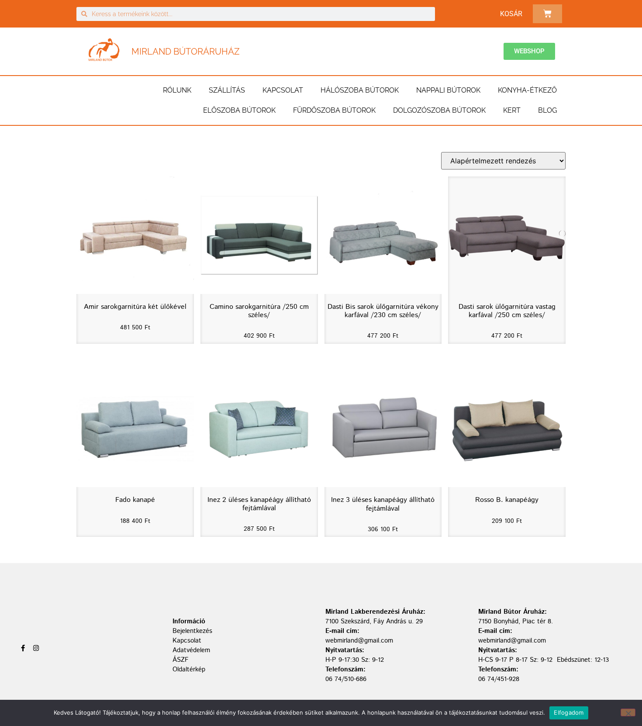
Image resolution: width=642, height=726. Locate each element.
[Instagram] (36, 648)
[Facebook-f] (23, 648)
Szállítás (227, 90)
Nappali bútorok (448, 90)
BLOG (547, 110)
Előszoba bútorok (239, 110)
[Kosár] (547, 13)
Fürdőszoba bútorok (334, 110)
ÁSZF (181, 659)
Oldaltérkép (189, 669)
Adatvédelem (191, 650)
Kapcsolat (282, 90)
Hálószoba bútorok (360, 90)
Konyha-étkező (527, 90)
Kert (512, 110)
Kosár (511, 14)
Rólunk (177, 90)
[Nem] (628, 712)
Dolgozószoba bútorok (439, 110)
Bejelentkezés (192, 631)
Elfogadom (568, 712)
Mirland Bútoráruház (185, 51)
